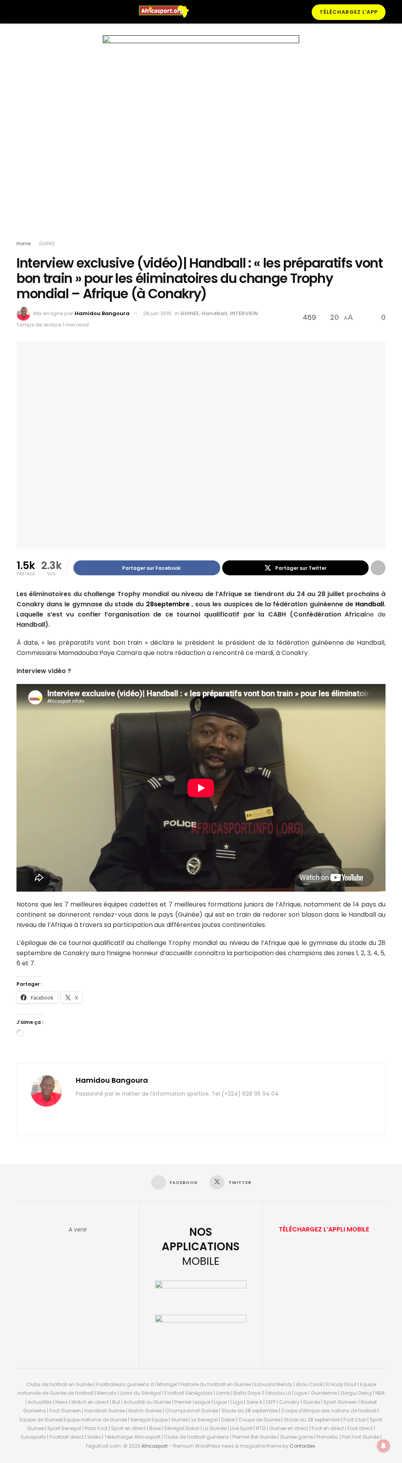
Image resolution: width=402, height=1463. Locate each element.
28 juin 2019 (157, 313)
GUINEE (47, 243)
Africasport (154, 1446)
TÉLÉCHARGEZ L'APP (349, 12)
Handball (214, 313)
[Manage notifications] (383, 1445)
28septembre (168, 604)
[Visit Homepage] (167, 11)
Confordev (302, 1446)
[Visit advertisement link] (201, 139)
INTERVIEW (244, 313)
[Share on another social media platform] (378, 567)
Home (23, 243)
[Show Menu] (19, 12)
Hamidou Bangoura (102, 313)
